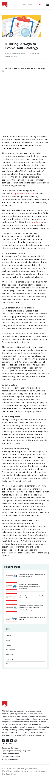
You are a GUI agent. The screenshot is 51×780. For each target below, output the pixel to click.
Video (8, 664)
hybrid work (36, 222)
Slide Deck (9, 659)
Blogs (8, 640)
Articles (8, 635)
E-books (8, 645)
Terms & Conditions (10, 760)
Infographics (10, 650)
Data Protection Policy (11, 757)
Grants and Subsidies (10, 754)
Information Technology (19, 54)
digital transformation (23, 194)
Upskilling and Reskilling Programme (16, 751)
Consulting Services (10, 748)
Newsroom (9, 654)
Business (8, 54)
